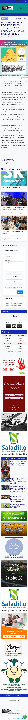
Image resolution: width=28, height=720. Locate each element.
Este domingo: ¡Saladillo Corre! (11, 187)
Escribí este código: (10, 273)
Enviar (20, 292)
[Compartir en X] (7, 163)
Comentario (7, 260)
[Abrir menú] (3, 14)
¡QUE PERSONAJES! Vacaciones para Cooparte (12, 232)
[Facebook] (22, 1)
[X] (19, 1)
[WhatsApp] (17, 1)
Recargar (19, 284)
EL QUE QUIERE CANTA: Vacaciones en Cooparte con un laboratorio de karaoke (14, 208)
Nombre (6, 254)
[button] (14, 1)
